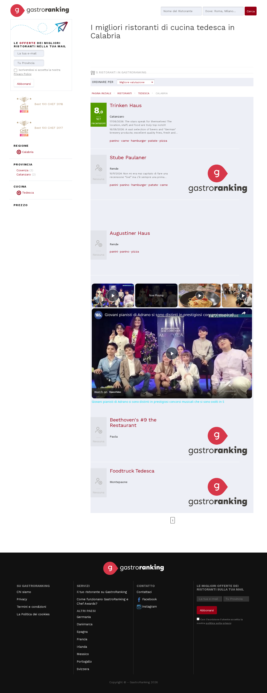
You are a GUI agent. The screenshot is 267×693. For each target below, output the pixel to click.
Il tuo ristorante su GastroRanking (102, 592)
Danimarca (84, 624)
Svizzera (83, 669)
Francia (82, 639)
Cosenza (22, 170)
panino (114, 140)
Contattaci (144, 592)
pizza (163, 140)
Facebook (149, 599)
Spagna (82, 632)
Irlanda (82, 647)
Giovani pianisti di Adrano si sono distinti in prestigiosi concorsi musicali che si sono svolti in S (171, 314)
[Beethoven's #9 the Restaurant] (217, 440)
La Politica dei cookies (33, 614)
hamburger (138, 140)
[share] (243, 313)
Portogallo (84, 661)
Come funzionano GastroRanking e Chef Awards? (102, 601)
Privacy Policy (22, 74)
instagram (149, 606)
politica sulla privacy (218, 623)
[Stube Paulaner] (217, 178)
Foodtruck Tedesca (132, 471)
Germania (84, 617)
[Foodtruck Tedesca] (217, 491)
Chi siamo (24, 592)
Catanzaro (23, 174)
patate (152, 140)
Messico (83, 654)
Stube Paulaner (128, 157)
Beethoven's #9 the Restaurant (133, 422)
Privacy (22, 599)
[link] (98, 315)
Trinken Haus (126, 105)
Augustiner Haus (130, 233)
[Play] (199, 295)
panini (114, 184)
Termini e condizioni (31, 607)
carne (125, 140)
